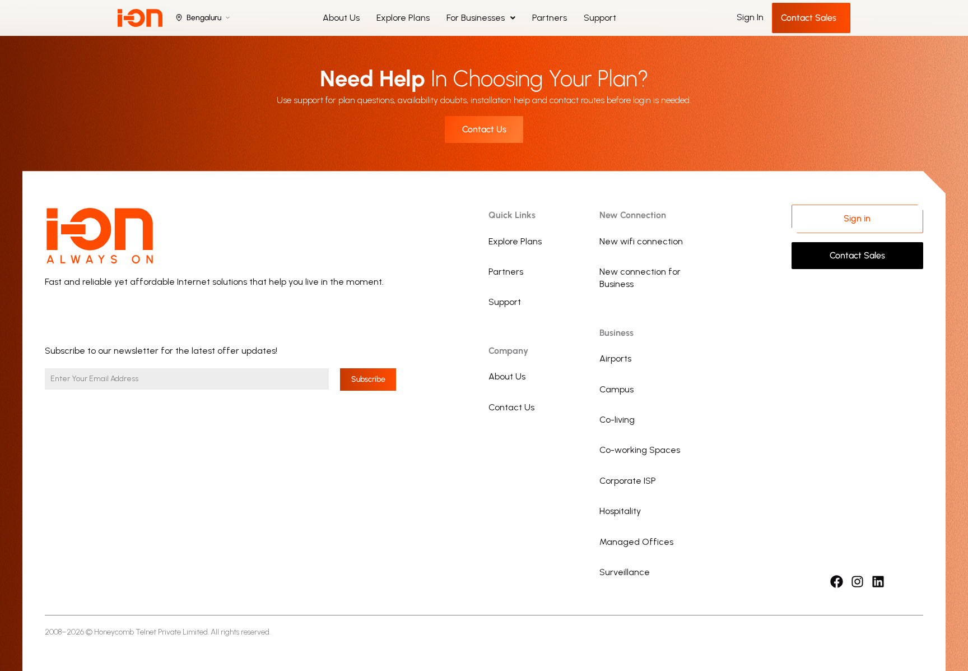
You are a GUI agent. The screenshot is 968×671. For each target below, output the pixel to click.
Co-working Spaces (639, 450)
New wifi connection (641, 241)
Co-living (617, 419)
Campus (616, 389)
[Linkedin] (878, 581)
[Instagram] (857, 581)
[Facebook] (836, 581)
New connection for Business (640, 277)
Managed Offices (636, 541)
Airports (615, 358)
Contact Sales (808, 17)
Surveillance (624, 572)
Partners (549, 17)
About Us (341, 17)
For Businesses (475, 17)
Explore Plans (403, 17)
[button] (481, 18)
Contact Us (511, 407)
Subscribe (368, 379)
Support (600, 17)
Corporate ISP (627, 480)
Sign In (750, 17)
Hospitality (620, 511)
